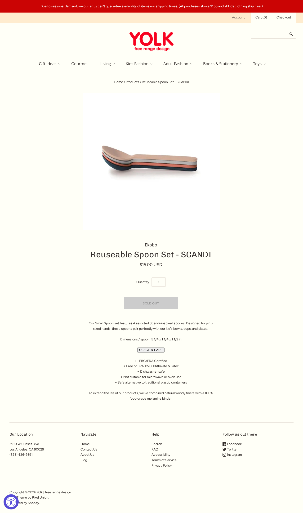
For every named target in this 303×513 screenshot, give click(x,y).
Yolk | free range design (54, 492)
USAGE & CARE (151, 350)
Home (118, 82)
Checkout (283, 17)
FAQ (155, 449)
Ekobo (151, 245)
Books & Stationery (220, 63)
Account (238, 17)
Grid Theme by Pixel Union (28, 497)
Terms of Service (164, 460)
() (261, 17)
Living (105, 63)
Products (132, 82)
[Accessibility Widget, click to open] (11, 501)
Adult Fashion (175, 63)
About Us (87, 455)
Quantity (142, 282)
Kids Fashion (137, 63)
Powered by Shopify (24, 503)
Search (157, 444)
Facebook (234, 444)
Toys (257, 63)
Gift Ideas (47, 63)
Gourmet (79, 63)
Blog (83, 460)
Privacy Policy (162, 466)
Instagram (234, 455)
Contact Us (88, 449)
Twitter (232, 449)
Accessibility (161, 455)
